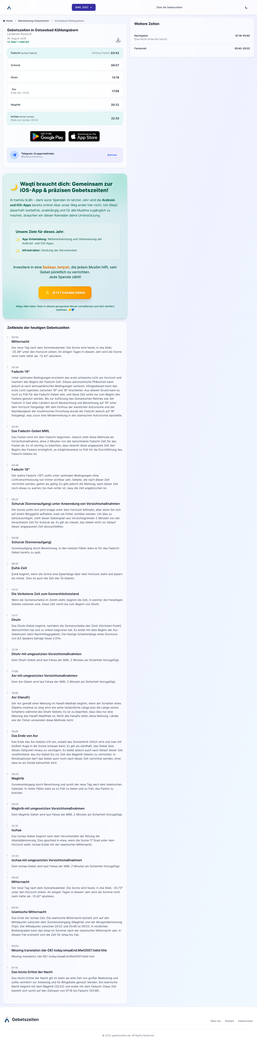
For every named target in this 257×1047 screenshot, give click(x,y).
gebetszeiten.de (121, 1035)
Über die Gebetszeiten (169, 7)
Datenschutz (245, 1020)
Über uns (215, 1020)
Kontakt (229, 1020)
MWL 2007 (81, 7)
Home (9, 20)
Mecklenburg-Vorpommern (33, 20)
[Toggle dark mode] (246, 7)
